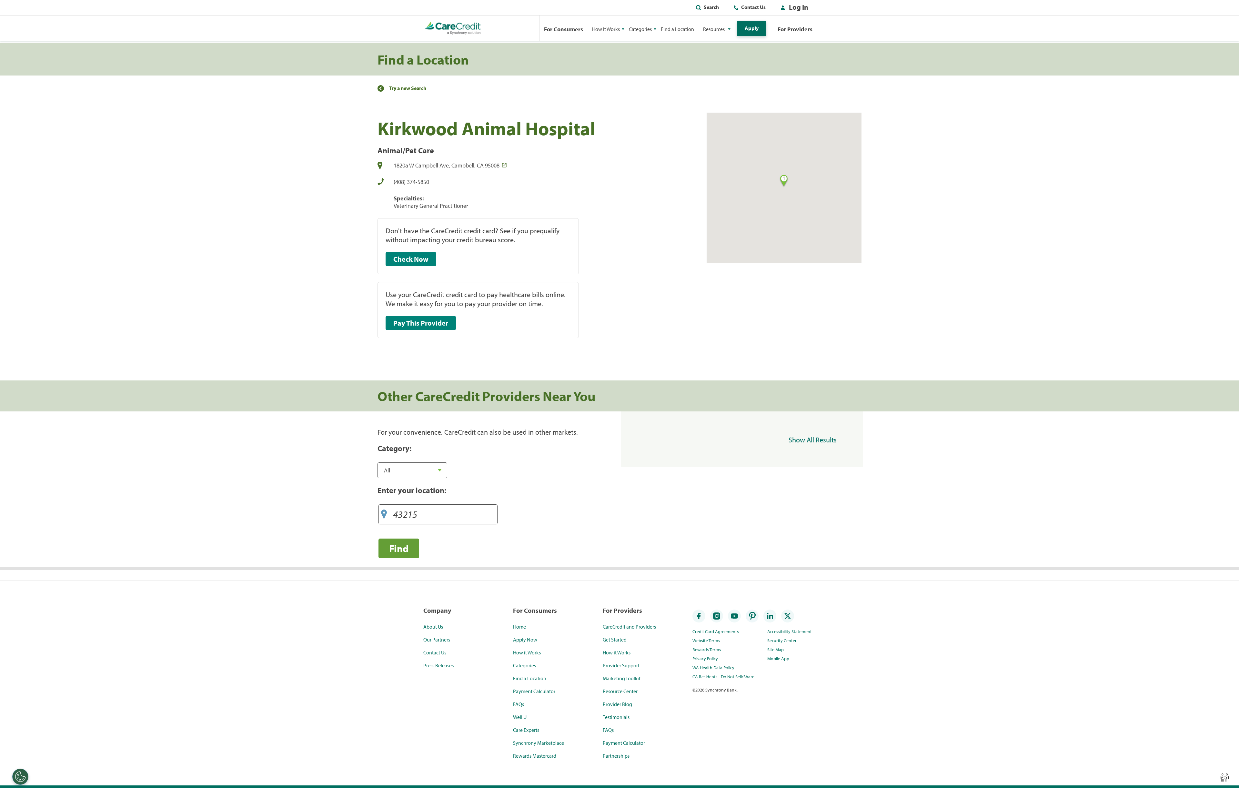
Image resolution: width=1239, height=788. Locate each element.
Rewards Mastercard (534, 756)
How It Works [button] (606, 29)
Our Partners (436, 639)
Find (398, 548)
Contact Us (753, 7)
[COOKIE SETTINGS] (20, 777)
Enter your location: (412, 490)
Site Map (775, 649)
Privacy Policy (705, 659)
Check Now (410, 259)
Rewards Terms (706, 649)
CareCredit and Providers (629, 626)
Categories (524, 665)
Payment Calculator (534, 691)
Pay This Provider (420, 323)
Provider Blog (617, 704)
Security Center (782, 640)
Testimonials (616, 717)
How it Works (527, 652)
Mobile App (778, 659)
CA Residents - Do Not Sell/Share (723, 677)
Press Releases (438, 665)
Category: (394, 448)
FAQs (518, 704)
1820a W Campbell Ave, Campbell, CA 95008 (446, 165)
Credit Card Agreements (715, 631)
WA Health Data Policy (713, 668)
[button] (793, 8)
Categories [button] (640, 29)
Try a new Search (407, 88)
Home (519, 626)
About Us (433, 626)
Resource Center (620, 691)
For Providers (795, 29)
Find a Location (677, 29)
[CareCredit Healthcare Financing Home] (452, 28)
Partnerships (616, 756)
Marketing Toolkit (621, 678)
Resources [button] (714, 29)
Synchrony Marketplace (538, 743)
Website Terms (706, 640)
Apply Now (525, 639)
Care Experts (526, 730)
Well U (520, 717)
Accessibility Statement (789, 631)
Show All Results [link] (813, 439)
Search (711, 7)
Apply (752, 28)
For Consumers (563, 29)
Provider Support (621, 665)
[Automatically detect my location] (384, 512)
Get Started (615, 639)
